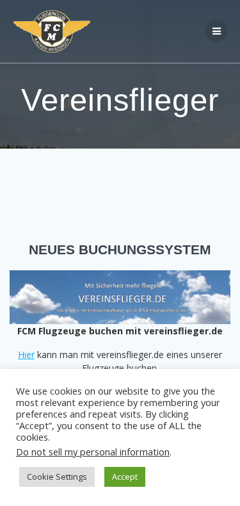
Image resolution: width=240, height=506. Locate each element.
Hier (26, 354)
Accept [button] (125, 476)
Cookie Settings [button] (57, 476)
